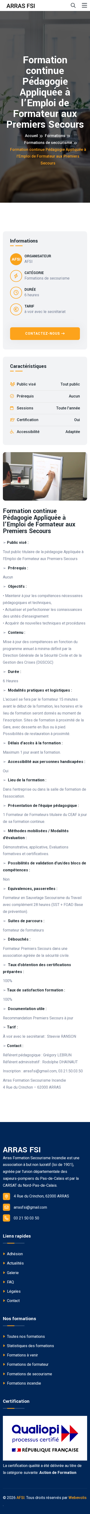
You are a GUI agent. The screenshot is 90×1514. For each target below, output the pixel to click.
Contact (13, 1300)
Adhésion (14, 1254)
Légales (13, 1291)
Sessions (48, 408)
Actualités (15, 1263)
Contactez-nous (42, 333)
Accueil (31, 135)
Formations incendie (23, 1383)
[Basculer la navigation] (84, 6)
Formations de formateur (27, 1364)
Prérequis (48, 396)
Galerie (12, 1272)
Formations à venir (22, 1355)
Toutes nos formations (25, 1336)
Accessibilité (48, 431)
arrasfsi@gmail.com (30, 1207)
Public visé (48, 384)
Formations (55, 135)
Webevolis (77, 1497)
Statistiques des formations (30, 1346)
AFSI (20, 1497)
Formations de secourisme (48, 142)
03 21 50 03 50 (26, 1218)
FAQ (10, 1282)
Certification (48, 420)
